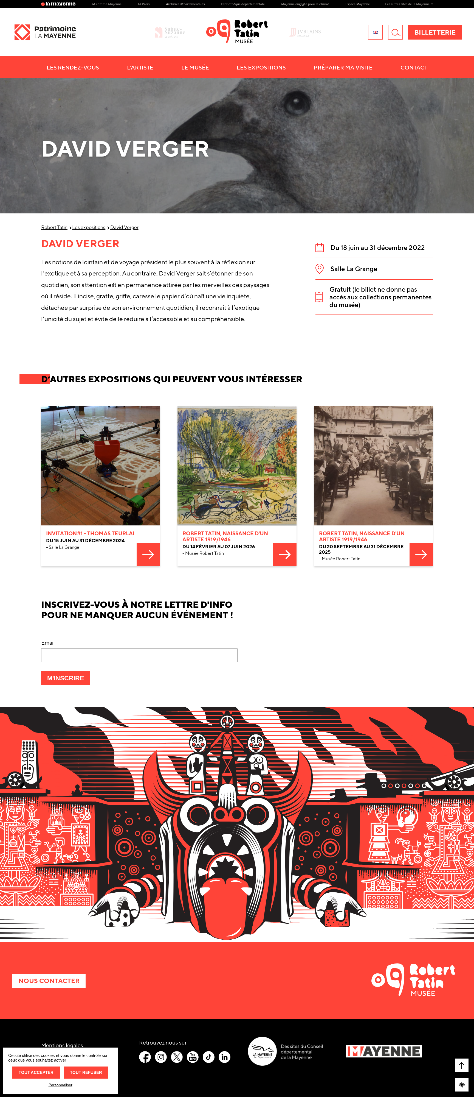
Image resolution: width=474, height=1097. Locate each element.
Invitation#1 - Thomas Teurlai (90, 533)
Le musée (195, 67)
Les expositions (88, 227)
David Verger (124, 227)
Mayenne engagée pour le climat (305, 4)
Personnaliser (60, 1085)
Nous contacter (49, 980)
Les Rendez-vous (73, 67)
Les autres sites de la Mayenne (407, 4)
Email (48, 642)
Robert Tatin (54, 227)
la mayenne (61, 4)
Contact (413, 67)
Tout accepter (36, 1072)
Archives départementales (185, 4)
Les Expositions (261, 67)
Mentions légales (62, 1045)
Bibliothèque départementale (243, 4)
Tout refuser (86, 1072)
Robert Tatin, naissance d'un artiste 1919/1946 (225, 536)
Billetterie (435, 32)
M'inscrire (68, 679)
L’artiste (140, 67)
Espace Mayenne (357, 4)
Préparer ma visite (343, 67)
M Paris (143, 4)
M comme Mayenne (107, 4)
